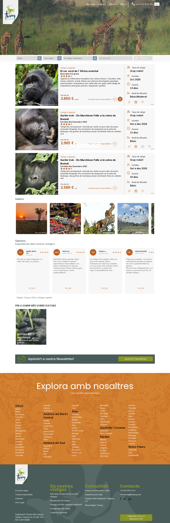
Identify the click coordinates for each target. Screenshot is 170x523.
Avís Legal (19, 502)
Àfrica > (34, 297)
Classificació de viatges (60, 500)
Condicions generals (58, 512)
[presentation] (150, 218)
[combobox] (115, 58)
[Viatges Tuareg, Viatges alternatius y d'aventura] (10, 23)
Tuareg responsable (24, 494)
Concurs (101, 4)
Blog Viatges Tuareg (94, 505)
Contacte (113, 4)
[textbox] (115, 58)
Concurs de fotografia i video (97, 490)
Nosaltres (90, 4)
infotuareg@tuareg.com (130, 494)
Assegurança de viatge (60, 508)
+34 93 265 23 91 (127, 490)
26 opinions (91, 155)
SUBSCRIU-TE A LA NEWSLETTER (136, 517)
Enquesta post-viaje (93, 494)
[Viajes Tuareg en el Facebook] (120, 499)
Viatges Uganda (45, 297)
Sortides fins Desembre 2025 (73, 122)
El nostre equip (21, 490)
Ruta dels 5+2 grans (69, 74)
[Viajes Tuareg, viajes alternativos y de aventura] (21, 483)
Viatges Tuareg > (23, 297)
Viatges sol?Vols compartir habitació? (66, 504)
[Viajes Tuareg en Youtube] (129, 499)
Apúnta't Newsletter (136, 358)
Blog (122, 4)
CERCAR (143, 58)
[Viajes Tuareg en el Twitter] (124, 499)
